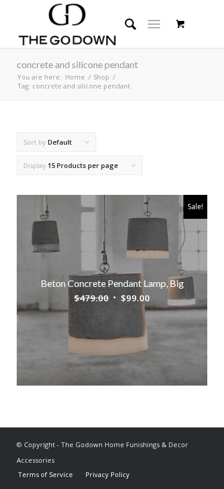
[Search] (124, 24)
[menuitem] (45, 474)
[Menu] (154, 24)
